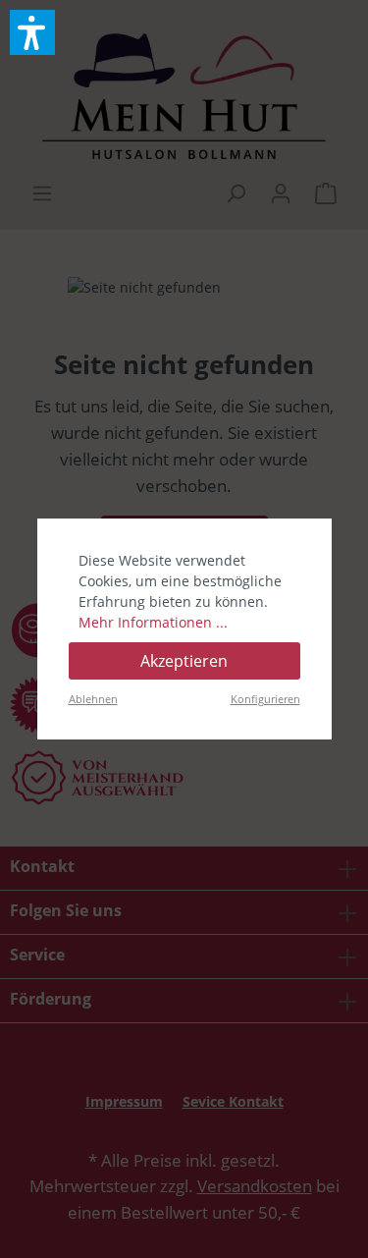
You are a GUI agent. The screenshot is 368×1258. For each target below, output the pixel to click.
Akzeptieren (184, 661)
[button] (32, 32)
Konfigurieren (265, 698)
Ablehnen (93, 698)
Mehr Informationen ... (153, 622)
